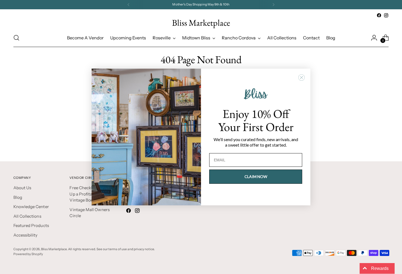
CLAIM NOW (255, 176)
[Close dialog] (301, 77)
